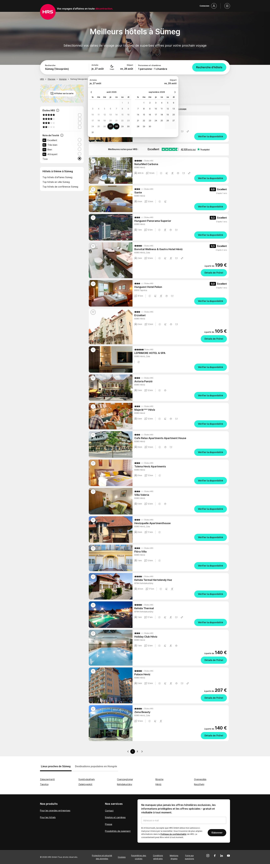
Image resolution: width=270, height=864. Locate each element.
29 (122, 126)
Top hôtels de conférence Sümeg (60, 186)
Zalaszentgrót (47, 779)
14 (116, 114)
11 (99, 114)
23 (128, 120)
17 (93, 120)
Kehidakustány (124, 784)
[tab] (56, 767)
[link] (180, 136)
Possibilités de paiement (118, 831)
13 (110, 114)
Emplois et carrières (115, 817)
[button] (182, 131)
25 (99, 126)
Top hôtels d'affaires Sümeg (57, 177)
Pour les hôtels (48, 817)
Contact (109, 810)
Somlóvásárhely (86, 779)
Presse (108, 824)
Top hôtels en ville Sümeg (56, 182)
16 (128, 114)
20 (110, 120)
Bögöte (159, 779)
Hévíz (158, 784)
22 (122, 120)
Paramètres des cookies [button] (138, 857)
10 (93, 114)
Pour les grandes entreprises (55, 810)
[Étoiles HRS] (57, 110)
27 (110, 126)
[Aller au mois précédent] (92, 92)
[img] (143, 160)
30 (128, 126)
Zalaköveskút (85, 784)
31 (93, 132)
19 (104, 120)
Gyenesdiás (200, 779)
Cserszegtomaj (125, 779)
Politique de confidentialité (173, 834)
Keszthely (199, 784)
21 (116, 120)
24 (93, 126)
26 (104, 126)
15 (122, 114)
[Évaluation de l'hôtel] (61, 135)
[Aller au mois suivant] (174, 92)
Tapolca (44, 784)
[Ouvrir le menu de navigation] (227, 6)
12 (105, 114)
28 (116, 126)
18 (99, 120)
